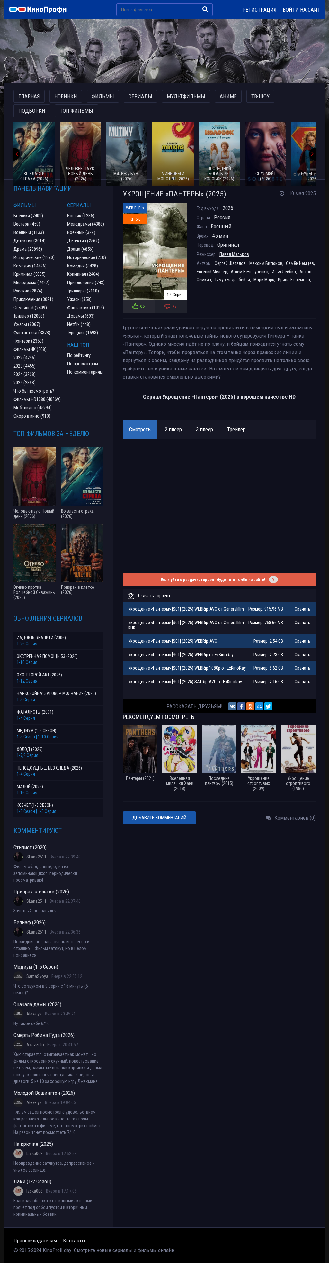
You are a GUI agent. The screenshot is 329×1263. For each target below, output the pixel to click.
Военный (221, 226)
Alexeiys (34, 1013)
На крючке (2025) (33, 1144)
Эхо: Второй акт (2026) (39, 674)
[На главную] (41, 9)
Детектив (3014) (29, 241)
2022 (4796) (24, 358)
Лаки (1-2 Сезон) (32, 1181)
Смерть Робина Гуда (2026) (44, 1035)
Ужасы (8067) (26, 324)
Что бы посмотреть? (33, 391)
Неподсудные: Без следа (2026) (49, 768)
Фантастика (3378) (31, 332)
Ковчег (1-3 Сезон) (35, 805)
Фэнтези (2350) (28, 341)
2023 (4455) (24, 366)
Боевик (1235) (80, 216)
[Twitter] (268, 706)
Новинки (65, 96)
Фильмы (103, 96)
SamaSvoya (37, 976)
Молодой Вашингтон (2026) (44, 1093)
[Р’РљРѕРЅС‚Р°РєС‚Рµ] (232, 706)
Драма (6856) (80, 249)
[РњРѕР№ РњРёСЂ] (259, 706)
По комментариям (85, 372)
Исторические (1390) (34, 257)
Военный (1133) (28, 232)
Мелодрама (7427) (31, 282)
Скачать (302, 609)
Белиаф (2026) (29, 922)
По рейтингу (79, 355)
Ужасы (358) (79, 299)
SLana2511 (36, 856)
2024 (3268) (24, 374)
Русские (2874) (27, 291)
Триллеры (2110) (83, 291)
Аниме (228, 96)
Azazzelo (35, 1044)
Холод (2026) (30, 749)
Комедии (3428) (82, 266)
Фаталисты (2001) (35, 712)
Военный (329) (81, 232)
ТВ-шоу (260, 96)
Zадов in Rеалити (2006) (41, 637)
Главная (29, 96)
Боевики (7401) (28, 216)
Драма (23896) (27, 249)
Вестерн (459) (26, 224)
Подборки (31, 111)
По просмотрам (82, 364)
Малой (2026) (30, 786)
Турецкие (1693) (82, 332)
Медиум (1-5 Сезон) (36, 730)
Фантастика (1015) (85, 307)
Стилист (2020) (30, 847)
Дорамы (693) (81, 316)
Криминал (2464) (83, 274)
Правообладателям (35, 1240)
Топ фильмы (76, 111)
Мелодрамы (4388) (85, 224)
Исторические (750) (86, 257)
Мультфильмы (186, 96)
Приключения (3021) (33, 299)
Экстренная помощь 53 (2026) (47, 656)
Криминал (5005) (29, 274)
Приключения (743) (86, 282)
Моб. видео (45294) (32, 408)
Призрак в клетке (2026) (41, 891)
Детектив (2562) (83, 241)
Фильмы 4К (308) (30, 349)
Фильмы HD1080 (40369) (37, 399)
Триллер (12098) (28, 316)
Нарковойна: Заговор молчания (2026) (56, 693)
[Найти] (205, 9)
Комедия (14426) (30, 266)
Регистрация (259, 9)
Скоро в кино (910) (31, 416)
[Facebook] (241, 706)
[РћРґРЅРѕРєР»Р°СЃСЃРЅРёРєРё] (250, 706)
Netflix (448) (79, 324)
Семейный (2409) (30, 307)
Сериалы (140, 96)
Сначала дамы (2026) (37, 1004)
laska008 (34, 1153)
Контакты (74, 1240)
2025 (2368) (24, 383)
